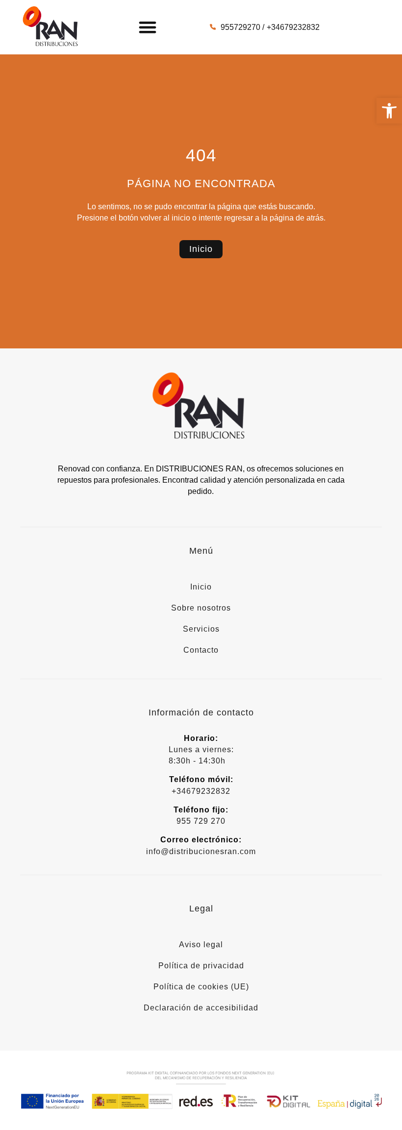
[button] (389, 110)
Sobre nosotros (201, 608)
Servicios (201, 629)
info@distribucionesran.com (201, 851)
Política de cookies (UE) (201, 987)
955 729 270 (201, 821)
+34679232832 (201, 791)
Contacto (201, 650)
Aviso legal (201, 944)
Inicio (201, 587)
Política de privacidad (201, 965)
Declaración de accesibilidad (201, 1008)
